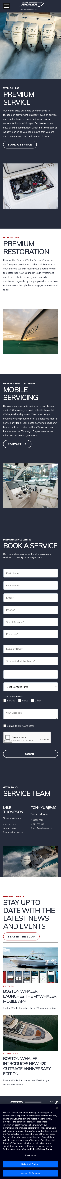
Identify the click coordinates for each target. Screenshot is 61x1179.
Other (38, 700)
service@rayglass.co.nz (16, 832)
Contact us (17, 444)
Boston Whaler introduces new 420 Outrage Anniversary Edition (27, 1066)
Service (11, 700)
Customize (30, 1155)
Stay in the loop (21, 936)
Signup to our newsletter (20, 725)
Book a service (20, 144)
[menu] (6, 6)
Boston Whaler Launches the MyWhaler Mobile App (29, 996)
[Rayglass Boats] (30, 5)
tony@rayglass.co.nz (42, 828)
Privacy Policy (44, 1149)
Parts (25, 700)
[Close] (57, 1108)
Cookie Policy (29, 1149)
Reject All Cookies (30, 1164)
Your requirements (13, 696)
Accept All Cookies (30, 1173)
